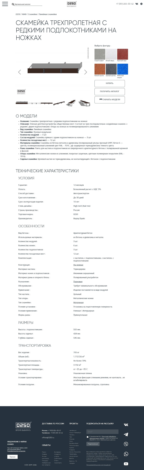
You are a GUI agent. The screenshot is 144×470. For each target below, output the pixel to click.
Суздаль (72, 450)
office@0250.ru (48, 437)
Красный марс (121, 60)
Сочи (71, 441)
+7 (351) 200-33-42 (57, 433)
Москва (71, 439)
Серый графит (99, 60)
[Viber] (126, 444)
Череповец (73, 454)
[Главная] (72, 4)
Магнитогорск (74, 445)
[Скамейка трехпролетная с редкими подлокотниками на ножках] (53, 95)
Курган (71, 447)
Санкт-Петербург (75, 432)
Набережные (46, 463)
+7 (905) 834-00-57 (54, 430)
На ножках (78, 265)
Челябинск (72, 430)
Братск (71, 458)
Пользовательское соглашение (98, 465)
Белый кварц (110, 60)
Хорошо (12, 457)
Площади (45, 460)
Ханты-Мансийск (75, 452)
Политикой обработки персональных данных (102, 437)
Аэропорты (58, 463)
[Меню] (4, 4)
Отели (56, 460)
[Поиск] (13, 4)
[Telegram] (126, 434)
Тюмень (71, 435)
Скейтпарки (58, 458)
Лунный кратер (111, 75)
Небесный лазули (120, 76)
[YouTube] (126, 464)
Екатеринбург (73, 443)
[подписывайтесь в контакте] (136, 4)
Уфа (70, 437)
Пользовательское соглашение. (16, 451)
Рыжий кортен (99, 75)
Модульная (78, 303)
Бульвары (57, 452)
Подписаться (93, 444)
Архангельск (73, 456)
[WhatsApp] (126, 454)
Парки (44, 452)
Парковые (77, 282)
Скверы (44, 454)
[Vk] (126, 425)
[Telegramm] (141, 4)
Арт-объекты (46, 465)
